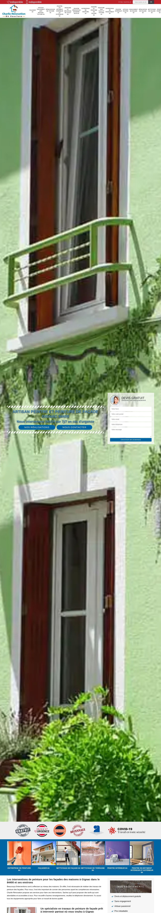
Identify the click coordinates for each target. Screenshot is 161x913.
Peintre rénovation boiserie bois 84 (76, 11)
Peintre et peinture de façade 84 (94, 11)
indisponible (16, 2)
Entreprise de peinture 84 (86, 11)
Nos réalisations (36, 427)
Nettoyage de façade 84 (152, 11)
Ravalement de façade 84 (133, 11)
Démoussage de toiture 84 (50, 11)
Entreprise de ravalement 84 (110, 11)
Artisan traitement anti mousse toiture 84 (41, 11)
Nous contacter (74, 427)
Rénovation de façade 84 (143, 11)
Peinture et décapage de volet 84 (67, 11)
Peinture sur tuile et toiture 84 (101, 11)
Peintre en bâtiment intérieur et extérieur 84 (59, 11)
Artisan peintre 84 (125, 11)
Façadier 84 (32, 10)
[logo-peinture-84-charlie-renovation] (14, 11)
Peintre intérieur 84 (118, 11)
